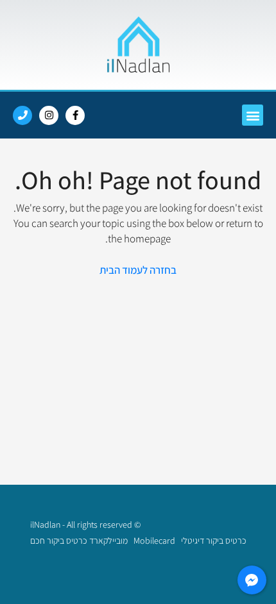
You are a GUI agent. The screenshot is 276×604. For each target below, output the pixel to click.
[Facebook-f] (75, 115)
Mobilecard (154, 540)
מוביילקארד (109, 540)
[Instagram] (48, 115)
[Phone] (22, 115)
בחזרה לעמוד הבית (138, 270)
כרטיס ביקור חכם (58, 540)
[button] (252, 115)
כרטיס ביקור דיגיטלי (212, 540)
